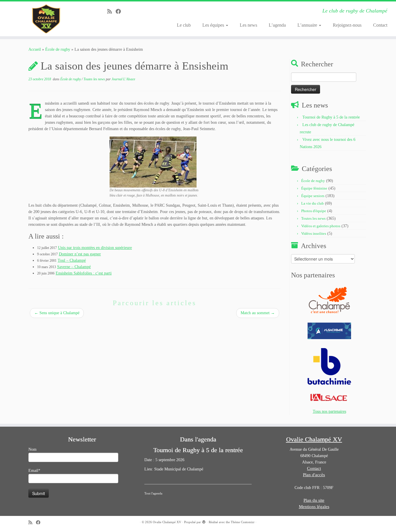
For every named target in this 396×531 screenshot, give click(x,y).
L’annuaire (307, 25)
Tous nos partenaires (329, 411)
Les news (248, 25)
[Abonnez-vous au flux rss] (111, 11)
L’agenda (277, 25)
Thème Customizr (243, 522)
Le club (184, 25)
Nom (32, 449)
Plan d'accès (314, 474)
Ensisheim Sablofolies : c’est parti (84, 273)
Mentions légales (314, 506)
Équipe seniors (312, 196)
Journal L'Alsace (123, 79)
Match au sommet (258, 313)
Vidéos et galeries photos (320, 226)
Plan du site (314, 500)
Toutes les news (94, 79)
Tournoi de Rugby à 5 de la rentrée (331, 117)
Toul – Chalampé (72, 260)
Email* (34, 470)
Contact (380, 25)
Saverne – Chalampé (74, 267)
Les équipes (213, 25)
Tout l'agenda (153, 493)
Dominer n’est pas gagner (80, 254)
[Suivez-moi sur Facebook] (120, 11)
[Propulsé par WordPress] (204, 521)
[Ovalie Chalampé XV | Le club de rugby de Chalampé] (45, 18)
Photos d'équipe (313, 211)
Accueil (34, 49)
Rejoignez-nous (347, 25)
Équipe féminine (314, 188)
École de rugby (57, 49)
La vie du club (312, 203)
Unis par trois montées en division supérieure (95, 248)
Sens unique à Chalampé (56, 313)
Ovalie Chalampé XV (167, 522)
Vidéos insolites (313, 233)
